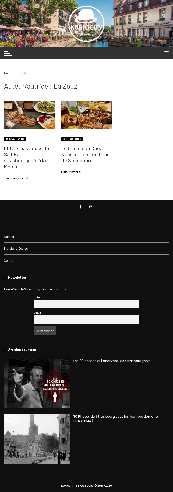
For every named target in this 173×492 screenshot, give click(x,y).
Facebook (81, 206)
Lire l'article (13, 178)
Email (37, 312)
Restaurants (15, 138)
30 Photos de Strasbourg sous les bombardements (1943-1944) (116, 418)
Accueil (9, 236)
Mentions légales (16, 248)
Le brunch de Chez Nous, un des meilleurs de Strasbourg (86, 154)
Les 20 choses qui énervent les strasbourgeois (111, 360)
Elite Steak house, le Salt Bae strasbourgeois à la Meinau (26, 157)
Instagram (91, 206)
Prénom (39, 297)
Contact (10, 260)
